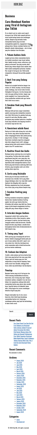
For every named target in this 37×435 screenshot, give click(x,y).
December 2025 (21, 378)
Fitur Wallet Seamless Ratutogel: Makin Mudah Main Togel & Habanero (24, 337)
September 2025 (21, 384)
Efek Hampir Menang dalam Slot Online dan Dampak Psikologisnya (23, 333)
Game (18, 420)
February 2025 (21, 399)
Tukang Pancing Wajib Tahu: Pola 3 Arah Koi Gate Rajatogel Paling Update (23, 342)
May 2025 (19, 393)
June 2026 (19, 365)
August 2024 (20, 412)
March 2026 (20, 371)
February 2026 (21, 373)
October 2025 (20, 382)
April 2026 (19, 369)
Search (11, 311)
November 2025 (21, 380)
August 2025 (20, 386)
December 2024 (21, 403)
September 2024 (21, 410)
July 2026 (19, 363)
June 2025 (19, 390)
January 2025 (20, 401)
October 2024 (20, 408)
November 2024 (21, 405)
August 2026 (20, 360)
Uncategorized (21, 422)
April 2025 (19, 395)
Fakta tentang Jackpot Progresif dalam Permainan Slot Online (23, 329)
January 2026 (20, 375)
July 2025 (19, 388)
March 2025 (20, 397)
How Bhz (18, 4)
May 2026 (19, 367)
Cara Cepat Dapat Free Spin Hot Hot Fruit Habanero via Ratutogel (23, 324)
